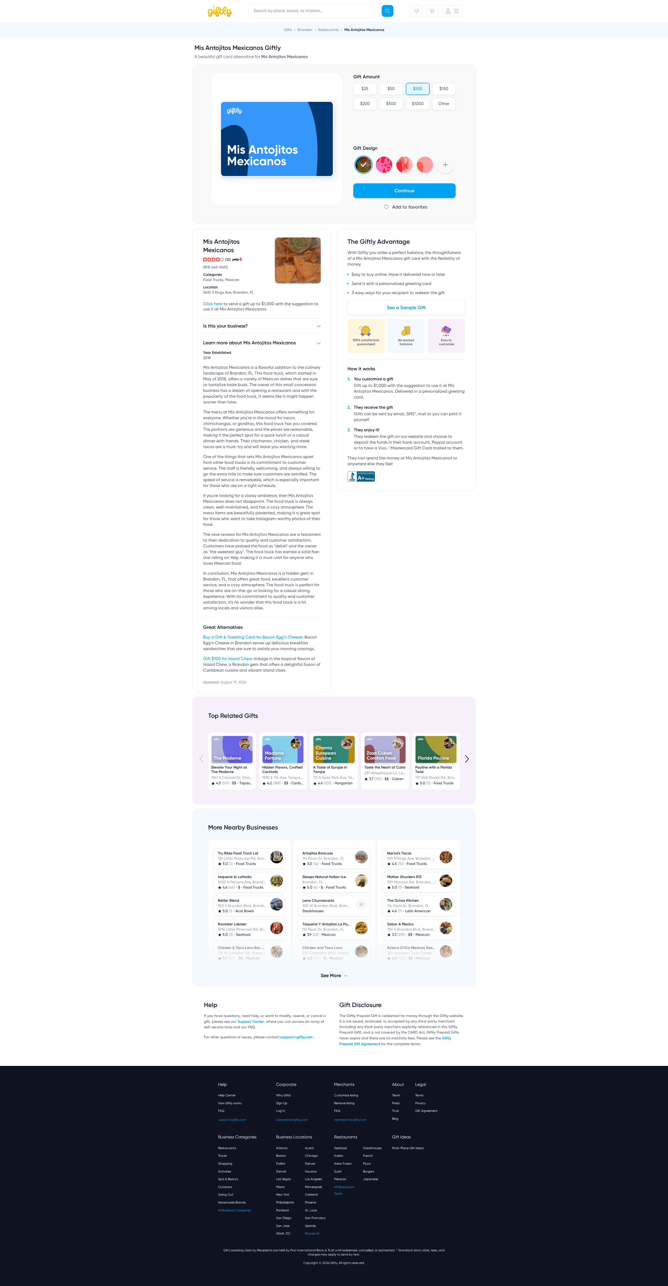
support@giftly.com (297, 1037)
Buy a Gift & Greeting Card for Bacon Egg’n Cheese (252, 637)
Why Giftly (283, 1095)
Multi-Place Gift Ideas (408, 1148)
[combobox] (321, 11)
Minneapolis (313, 1187)
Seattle (310, 1226)
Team (396, 1095)
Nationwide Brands (232, 1202)
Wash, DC (283, 1233)
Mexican (340, 1179)
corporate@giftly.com (292, 1120)
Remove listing (344, 1103)
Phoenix (310, 1202)
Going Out (225, 1194)
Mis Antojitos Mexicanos (364, 30)
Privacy (420, 1103)
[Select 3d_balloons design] (404, 164)
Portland (282, 1210)
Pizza (367, 1163)
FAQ (221, 1111)
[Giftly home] (219, 11)
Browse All (312, 1233)
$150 (443, 89)
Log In (280, 1111)
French (368, 1156)
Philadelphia (285, 1202)
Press (395, 1103)
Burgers (368, 1171)
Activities (224, 1171)
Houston (311, 1171)
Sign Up (281, 1103)
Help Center (227, 1095)
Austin (309, 1148)
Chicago (311, 1156)
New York (282, 1194)
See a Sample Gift (406, 307)
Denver (310, 1163)
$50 (391, 89)
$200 (365, 104)
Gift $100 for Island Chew (227, 659)
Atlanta (281, 1148)
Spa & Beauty (228, 1179)
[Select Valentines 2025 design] (384, 164)
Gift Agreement (426, 1111)
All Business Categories (234, 1210)
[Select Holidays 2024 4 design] (363, 164)
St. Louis (311, 1210)
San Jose (283, 1226)
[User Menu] (452, 11)
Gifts (288, 30)
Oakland (311, 1194)
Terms (419, 1095)
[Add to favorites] (404, 207)
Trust (395, 1111)
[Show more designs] (445, 164)
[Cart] (432, 11)
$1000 (417, 104)
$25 (364, 89)
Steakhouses (372, 1148)
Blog (395, 1119)
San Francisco (315, 1218)
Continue (404, 191)
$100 (417, 89)
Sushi (337, 1171)
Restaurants (227, 1148)
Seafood (340, 1148)
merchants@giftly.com (350, 1120)
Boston (281, 1156)
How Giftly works (229, 1103)
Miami (280, 1187)
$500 (391, 104)
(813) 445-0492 (215, 267)
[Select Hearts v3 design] (425, 164)
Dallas (280, 1163)
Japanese (370, 1179)
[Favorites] (416, 11)
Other (443, 104)
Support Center (251, 1021)
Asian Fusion (343, 1163)
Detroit (281, 1171)
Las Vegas (283, 1179)
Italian (338, 1156)
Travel (222, 1156)
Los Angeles (313, 1179)
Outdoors (225, 1187)
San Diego (283, 1218)
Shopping (225, 1163)
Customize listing (346, 1095)
